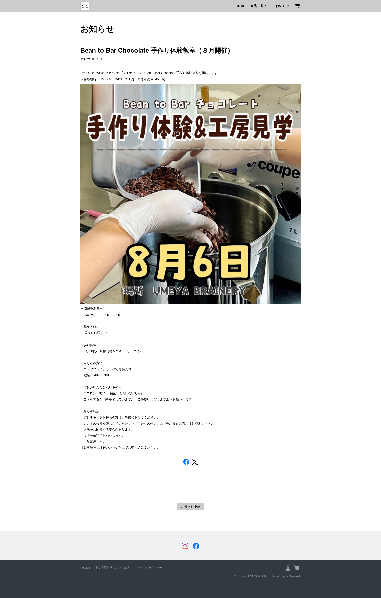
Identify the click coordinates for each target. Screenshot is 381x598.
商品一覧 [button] (257, 6)
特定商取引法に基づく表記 (112, 567)
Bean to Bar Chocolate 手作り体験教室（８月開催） (157, 50)
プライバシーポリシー (149, 567)
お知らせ (282, 6)
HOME (240, 6)
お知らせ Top (190, 506)
